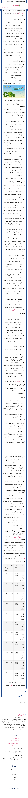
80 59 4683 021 (5, 4)
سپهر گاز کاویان (18, 537)
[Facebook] (17, 791)
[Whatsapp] (5, 791)
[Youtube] (13, 791)
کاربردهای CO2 (12, 185)
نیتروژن (5, 10)
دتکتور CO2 (17, 381)
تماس (10, 685)
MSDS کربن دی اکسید (12, 310)
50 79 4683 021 (5, 7)
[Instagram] (21, 791)
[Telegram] (9, 791)
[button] (26, 5)
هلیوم (15, 13)
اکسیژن (23, 13)
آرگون (19, 13)
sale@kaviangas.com (15, 745)
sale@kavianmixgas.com (14, 743)
